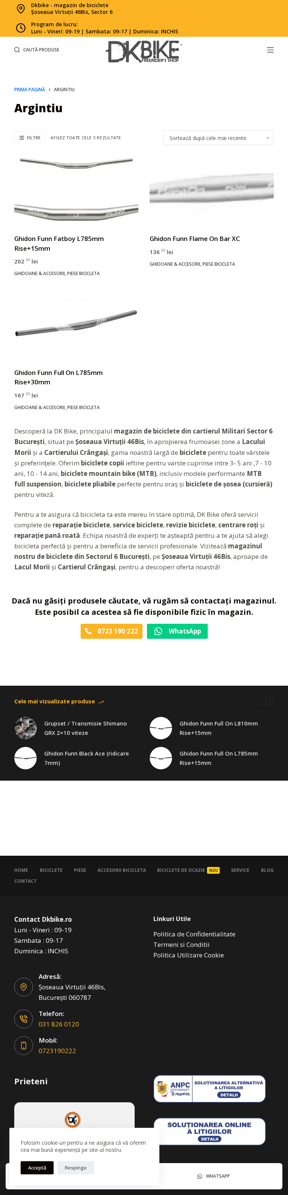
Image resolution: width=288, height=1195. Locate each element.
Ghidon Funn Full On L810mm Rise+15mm (219, 727)
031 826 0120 (59, 1024)
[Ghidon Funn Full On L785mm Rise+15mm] (161, 758)
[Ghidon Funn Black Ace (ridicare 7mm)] (25, 758)
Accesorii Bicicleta (122, 870)
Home (21, 870)
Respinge (76, 1167)
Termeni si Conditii (181, 944)
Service (240, 870)
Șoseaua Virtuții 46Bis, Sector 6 (71, 11)
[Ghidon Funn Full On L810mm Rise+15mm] (161, 728)
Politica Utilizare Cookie (188, 955)
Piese (80, 870)
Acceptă (37, 1167)
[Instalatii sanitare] (74, 1126)
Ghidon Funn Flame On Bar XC (195, 238)
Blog (267, 870)
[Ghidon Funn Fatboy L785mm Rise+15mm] (76, 189)
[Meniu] (270, 50)
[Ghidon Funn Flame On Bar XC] (212, 189)
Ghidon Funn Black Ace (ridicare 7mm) (86, 758)
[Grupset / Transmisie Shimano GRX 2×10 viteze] (25, 728)
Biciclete (51, 870)
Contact (25, 881)
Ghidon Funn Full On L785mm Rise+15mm (219, 758)
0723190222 (57, 1050)
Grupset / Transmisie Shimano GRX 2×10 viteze (85, 727)
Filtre (33, 137)
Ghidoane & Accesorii (39, 273)
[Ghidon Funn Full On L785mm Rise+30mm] (76, 323)
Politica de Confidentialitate (194, 934)
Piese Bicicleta (83, 273)
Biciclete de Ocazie (187, 870)
